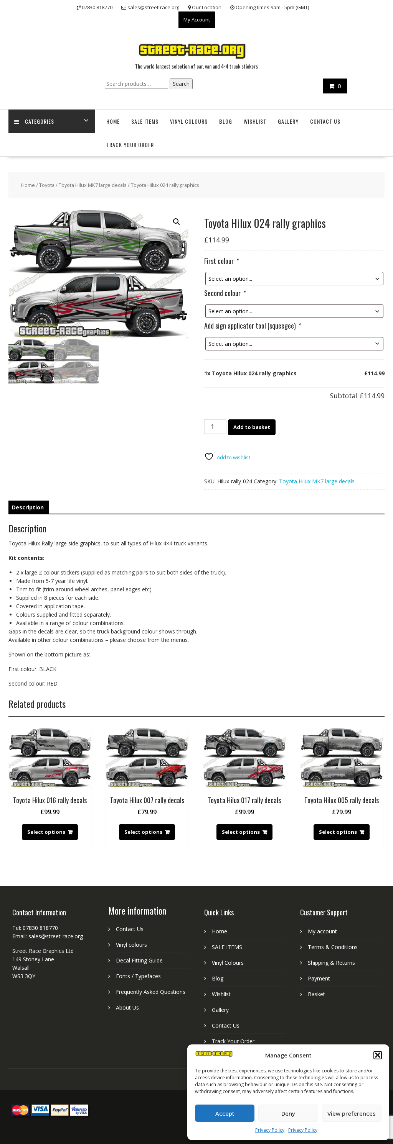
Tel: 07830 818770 (35, 927)
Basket (316, 994)
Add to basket (251, 427)
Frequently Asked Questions (150, 991)
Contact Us (325, 121)
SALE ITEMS (145, 121)
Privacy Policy (269, 1130)
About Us (127, 1007)
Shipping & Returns (331, 962)
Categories (39, 121)
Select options (46, 831)
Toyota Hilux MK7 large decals (93, 185)
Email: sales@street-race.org (47, 936)
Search (181, 83)
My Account (196, 19)
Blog (225, 121)
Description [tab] (28, 507)
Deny (288, 1113)
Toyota (46, 185)
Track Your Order (130, 145)
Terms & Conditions (333, 947)
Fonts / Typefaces (138, 976)
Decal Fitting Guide (139, 960)
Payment (319, 978)
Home (113, 121)
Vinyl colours (131, 944)
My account (322, 931)
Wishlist (255, 121)
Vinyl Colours (189, 121)
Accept (224, 1113)
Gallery (288, 121)
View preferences (351, 1113)
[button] (377, 1055)
